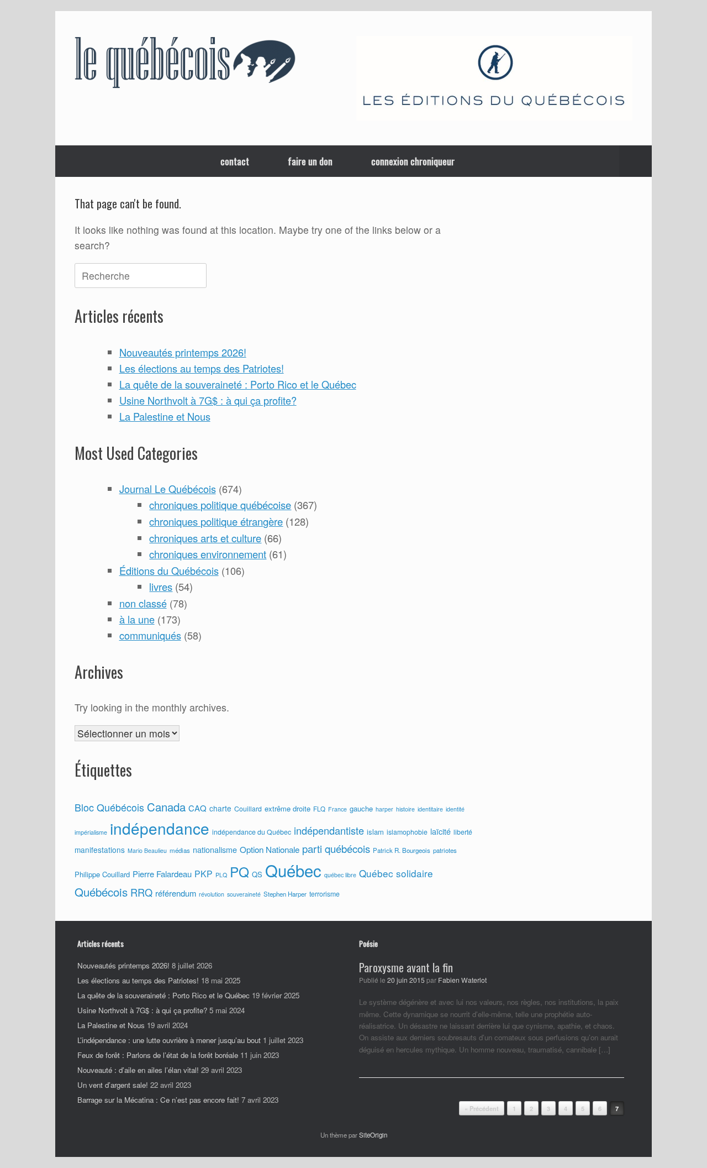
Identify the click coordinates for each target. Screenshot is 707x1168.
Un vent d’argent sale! (112, 1085)
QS (257, 874)
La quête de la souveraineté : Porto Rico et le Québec (237, 384)
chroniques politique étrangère (216, 521)
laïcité (440, 831)
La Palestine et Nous (164, 416)
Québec (293, 870)
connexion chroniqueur (413, 161)
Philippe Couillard (102, 874)
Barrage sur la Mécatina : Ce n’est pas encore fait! (158, 1099)
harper (384, 809)
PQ (239, 871)
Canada (166, 807)
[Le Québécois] (185, 64)
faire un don (310, 161)
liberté (462, 832)
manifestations (100, 849)
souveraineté (244, 894)
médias (180, 850)
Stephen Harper (285, 893)
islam (375, 831)
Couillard (248, 809)
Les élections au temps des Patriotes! (201, 368)
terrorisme (324, 894)
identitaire (430, 809)
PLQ (221, 875)
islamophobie (407, 832)
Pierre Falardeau (162, 873)
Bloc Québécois (109, 807)
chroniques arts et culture (205, 538)
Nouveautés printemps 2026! (182, 352)
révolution (211, 894)
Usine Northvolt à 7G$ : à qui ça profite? (208, 400)
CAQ (197, 808)
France (337, 809)
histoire (405, 809)
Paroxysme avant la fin (406, 967)
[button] (635, 161)
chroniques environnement (207, 554)
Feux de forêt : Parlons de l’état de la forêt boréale (157, 1055)
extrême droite (287, 808)
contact (234, 161)
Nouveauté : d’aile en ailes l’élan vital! (138, 1070)
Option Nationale (269, 849)
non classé (143, 603)
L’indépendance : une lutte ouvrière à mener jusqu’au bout (169, 1040)
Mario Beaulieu (147, 850)
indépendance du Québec (251, 832)
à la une (137, 619)
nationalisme (215, 849)
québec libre (340, 875)
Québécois (101, 892)
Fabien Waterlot (462, 980)
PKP (203, 873)
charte (220, 808)
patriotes (445, 850)
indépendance (159, 828)
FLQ (319, 808)
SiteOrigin (373, 1134)
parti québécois (336, 848)
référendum (175, 893)
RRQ (141, 892)
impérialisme (91, 832)
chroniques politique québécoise (220, 504)
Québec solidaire (396, 873)
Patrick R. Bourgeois (401, 850)
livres (160, 586)
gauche (361, 808)
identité (455, 809)
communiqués (150, 635)
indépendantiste (329, 830)
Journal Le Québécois (167, 488)
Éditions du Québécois (169, 570)
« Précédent (482, 1108)
